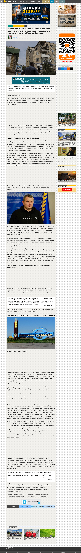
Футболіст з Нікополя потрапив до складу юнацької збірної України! (47, 538)
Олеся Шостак (18, 36)
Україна (39, 1)
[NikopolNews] (31, 502)
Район (27, 1)
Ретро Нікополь (45, 1)
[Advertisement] (31, 115)
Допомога (62, 1)
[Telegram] (62, 68)
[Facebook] (59, 68)
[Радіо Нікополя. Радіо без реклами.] (67, 9)
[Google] (65, 68)
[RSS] (68, 68)
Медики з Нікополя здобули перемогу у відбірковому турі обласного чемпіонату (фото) (31, 538)
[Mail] (71, 68)
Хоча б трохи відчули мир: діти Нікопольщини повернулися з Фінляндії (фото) (14, 538)
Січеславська (33, 1)
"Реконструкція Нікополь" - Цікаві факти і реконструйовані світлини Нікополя (67, 125)
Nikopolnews (17, 95)
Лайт (52, 1)
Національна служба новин (68, 161)
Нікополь (22, 1)
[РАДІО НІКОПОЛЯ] (67, 21)
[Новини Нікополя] (10, 2)
